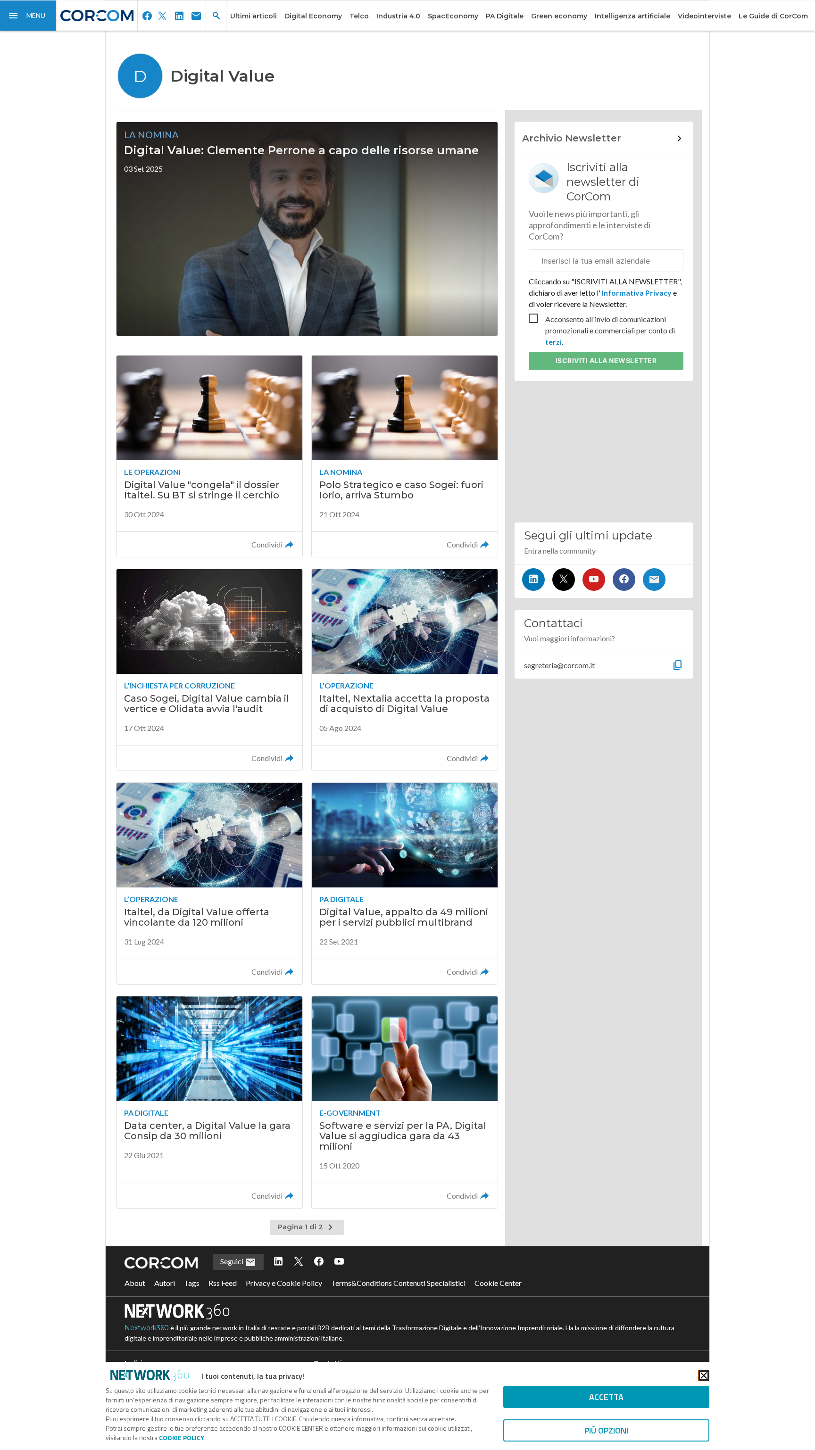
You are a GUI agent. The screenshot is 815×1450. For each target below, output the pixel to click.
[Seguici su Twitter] (563, 579)
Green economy (559, 16)
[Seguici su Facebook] (624, 579)
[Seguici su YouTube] (593, 579)
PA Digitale (505, 16)
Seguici (232, 1261)
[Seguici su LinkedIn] (533, 579)
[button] (28, 15)
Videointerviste (704, 16)
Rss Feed (222, 1282)
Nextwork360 (147, 1328)
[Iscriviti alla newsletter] (654, 579)
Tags (192, 1282)
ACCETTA (606, 1397)
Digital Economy (313, 16)
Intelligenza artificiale (632, 16)
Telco (359, 16)
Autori (164, 1282)
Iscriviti (606, 360)
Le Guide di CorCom (773, 16)
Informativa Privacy (636, 292)
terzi (553, 341)
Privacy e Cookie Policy (284, 1282)
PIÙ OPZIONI (606, 1430)
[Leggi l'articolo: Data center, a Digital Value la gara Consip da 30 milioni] (209, 1102)
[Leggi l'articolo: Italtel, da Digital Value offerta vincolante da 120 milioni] (209, 883)
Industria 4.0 (398, 16)
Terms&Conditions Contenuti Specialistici (398, 1282)
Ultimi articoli (253, 16)
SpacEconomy (453, 16)
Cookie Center (498, 1282)
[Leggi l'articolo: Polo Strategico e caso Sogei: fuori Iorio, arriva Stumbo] (405, 456)
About (135, 1282)
